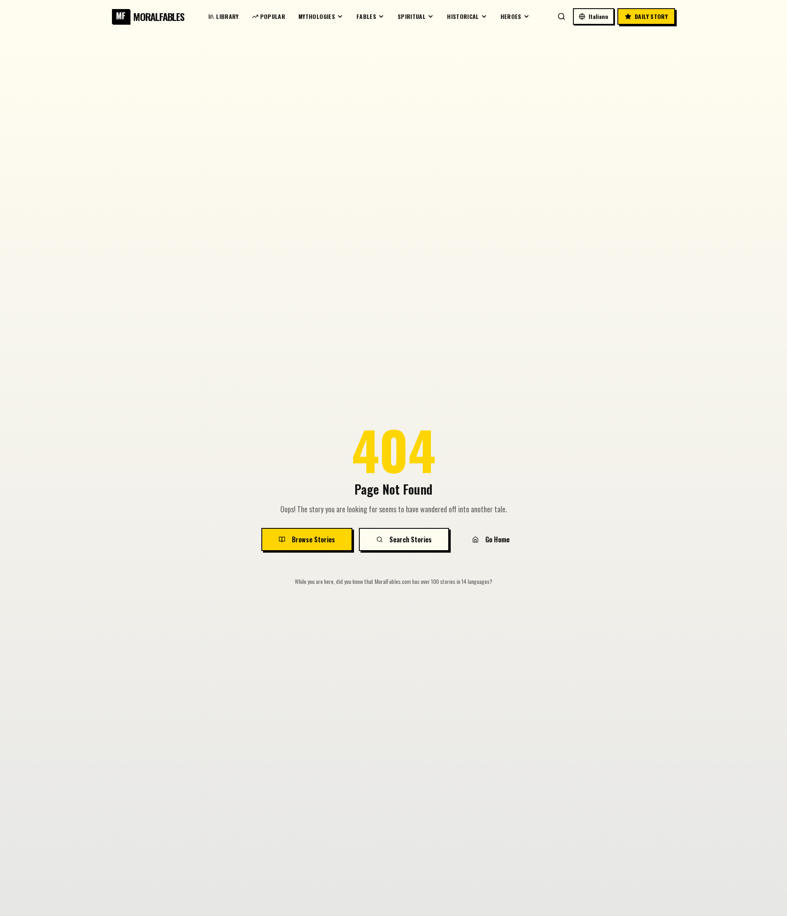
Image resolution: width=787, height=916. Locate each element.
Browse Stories (313, 539)
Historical (463, 16)
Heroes (511, 16)
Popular (272, 16)
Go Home (497, 539)
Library (227, 16)
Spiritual (412, 16)
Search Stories (410, 539)
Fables (366, 16)
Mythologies (316, 16)
